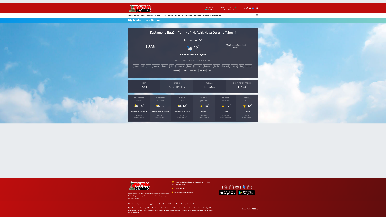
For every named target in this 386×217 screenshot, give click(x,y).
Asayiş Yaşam (160, 15)
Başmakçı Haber (145, 208)
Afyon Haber (133, 15)
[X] (226, 187)
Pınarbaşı (176, 70)
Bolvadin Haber (166, 208)
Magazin (207, 15)
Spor (143, 15)
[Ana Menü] (257, 15)
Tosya (210, 70)
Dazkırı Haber (188, 208)
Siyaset (149, 15)
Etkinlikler (216, 15)
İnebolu (234, 66)
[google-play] (246, 192)
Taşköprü (203, 70)
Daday (189, 66)
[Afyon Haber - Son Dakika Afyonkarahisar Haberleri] (140, 8)
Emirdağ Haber (208, 208)
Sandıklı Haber (186, 210)
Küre (241, 66)
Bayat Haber (156, 208)
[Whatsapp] (247, 187)
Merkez (248, 66)
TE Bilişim (255, 209)
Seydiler (184, 70)
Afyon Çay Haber (133, 208)
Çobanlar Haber (177, 208)
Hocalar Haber (142, 210)
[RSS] (251, 187)
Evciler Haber (132, 210)
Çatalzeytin (180, 66)
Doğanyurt (207, 66)
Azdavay (156, 66)
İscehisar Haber (164, 210)
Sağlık (170, 15)
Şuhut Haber (208, 210)
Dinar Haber (198, 208)
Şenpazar (193, 70)
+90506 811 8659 (180, 188)
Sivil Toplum (187, 15)
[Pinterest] (229, 187)
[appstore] (228, 192)
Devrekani (198, 66)
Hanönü (216, 66)
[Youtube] (237, 187)
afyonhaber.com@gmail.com (184, 192)
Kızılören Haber (175, 210)
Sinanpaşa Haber (197, 210)
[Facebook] (222, 187)
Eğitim (177, 15)
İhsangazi (225, 66)
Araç (148, 66)
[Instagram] (233, 187)
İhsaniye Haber (153, 210)
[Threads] (240, 187)
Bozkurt (164, 66)
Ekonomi (197, 15)
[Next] (244, 187)
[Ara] (257, 8)
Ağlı (143, 66)
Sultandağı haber (133, 212)
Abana (136, 66)
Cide (171, 66)
